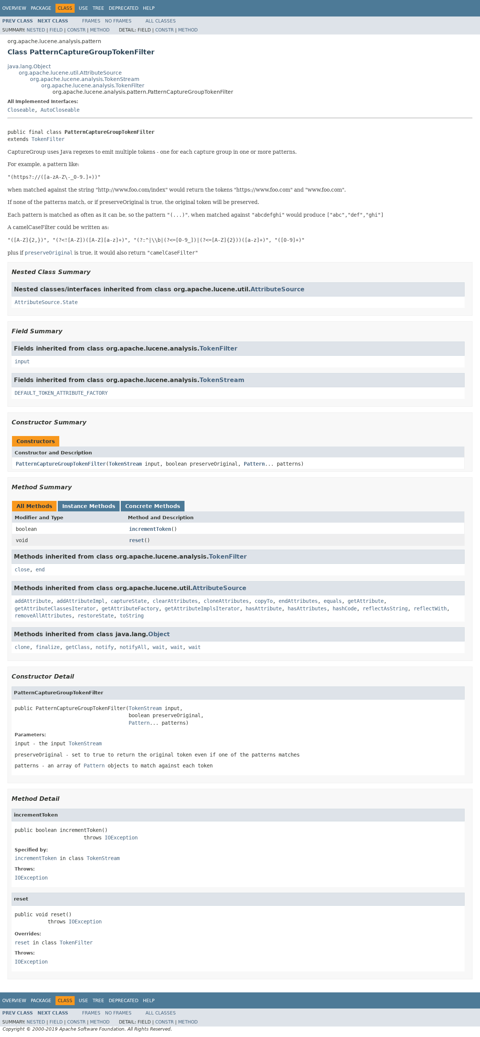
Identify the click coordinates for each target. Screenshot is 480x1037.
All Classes (161, 21)
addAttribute (33, 601)
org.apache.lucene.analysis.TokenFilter (92, 85)
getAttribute (366, 601)
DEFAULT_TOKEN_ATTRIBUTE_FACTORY (61, 393)
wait (159, 647)
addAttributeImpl (81, 601)
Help (148, 8)
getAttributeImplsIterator (202, 608)
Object (159, 634)
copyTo (264, 601)
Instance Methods (88, 506)
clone (22, 647)
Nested (36, 30)
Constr (76, 30)
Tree (98, 8)
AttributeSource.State (46, 302)
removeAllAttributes (43, 616)
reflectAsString (385, 608)
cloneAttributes (226, 601)
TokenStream (222, 380)
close (22, 569)
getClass (78, 647)
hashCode (345, 608)
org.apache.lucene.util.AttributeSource (70, 73)
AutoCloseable (60, 110)
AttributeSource (277, 289)
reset (136, 540)
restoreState (96, 616)
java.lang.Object (29, 66)
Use (83, 8)
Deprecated (123, 8)
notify (105, 647)
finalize (48, 647)
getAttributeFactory (130, 608)
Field (56, 30)
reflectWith (430, 608)
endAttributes (298, 601)
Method (100, 30)
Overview (14, 8)
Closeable (21, 110)
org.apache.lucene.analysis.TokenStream (85, 79)
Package (41, 8)
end (40, 569)
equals (333, 601)
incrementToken (150, 529)
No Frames (118, 21)
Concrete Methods (152, 506)
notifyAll (133, 647)
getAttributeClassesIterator (55, 608)
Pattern (254, 464)
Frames (91, 21)
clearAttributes (175, 601)
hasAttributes (307, 608)
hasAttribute (264, 608)
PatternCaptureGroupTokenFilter (61, 464)
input (22, 361)
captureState (129, 601)
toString (132, 616)
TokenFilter (48, 139)
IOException (121, 838)
